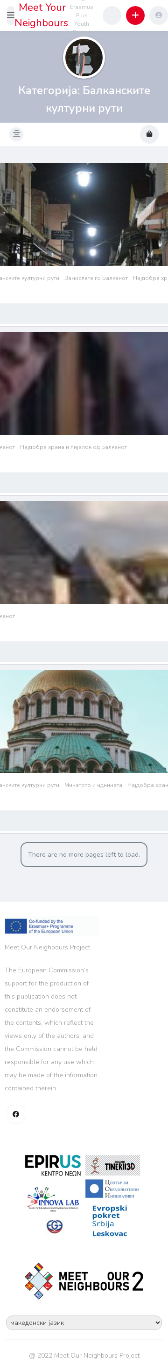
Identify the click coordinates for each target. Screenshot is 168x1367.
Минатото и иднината (93, 785)
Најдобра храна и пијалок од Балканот (73, 447)
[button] (10, 15)
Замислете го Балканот (96, 278)
